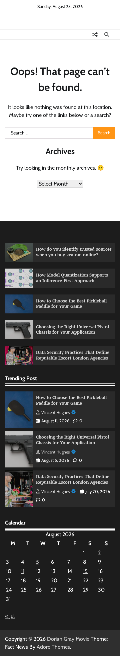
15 (85, 571)
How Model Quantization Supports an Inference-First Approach (72, 278)
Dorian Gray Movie (68, 639)
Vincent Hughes (55, 412)
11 (22, 571)
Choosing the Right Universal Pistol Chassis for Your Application (72, 329)
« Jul (10, 616)
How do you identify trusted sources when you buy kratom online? (74, 252)
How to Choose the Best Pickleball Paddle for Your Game (71, 303)
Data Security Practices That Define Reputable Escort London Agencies (72, 355)
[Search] (107, 35)
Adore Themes (53, 647)
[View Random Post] (95, 35)
